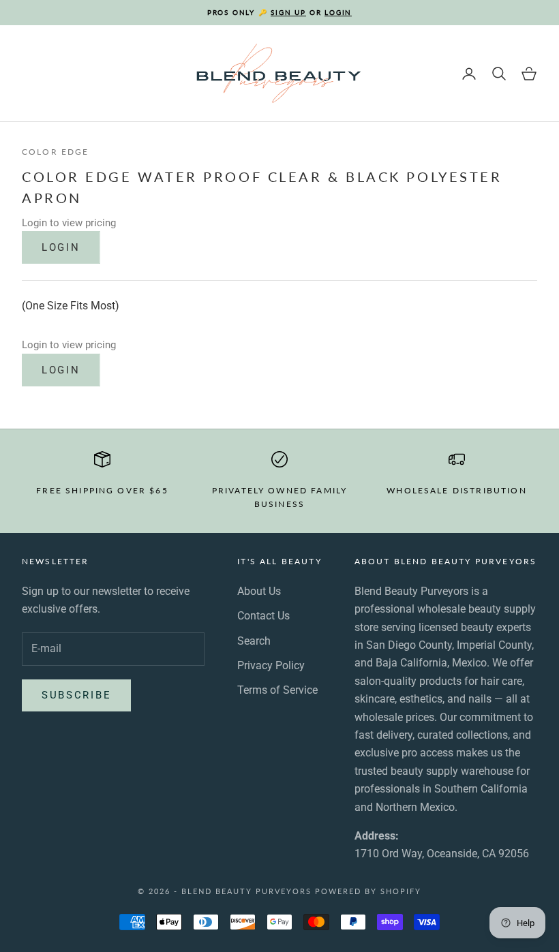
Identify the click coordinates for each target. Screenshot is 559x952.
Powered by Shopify (368, 891)
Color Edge (55, 152)
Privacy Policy (271, 665)
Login (61, 247)
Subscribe (76, 695)
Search (254, 640)
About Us (259, 591)
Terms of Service (277, 690)
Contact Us (263, 615)
